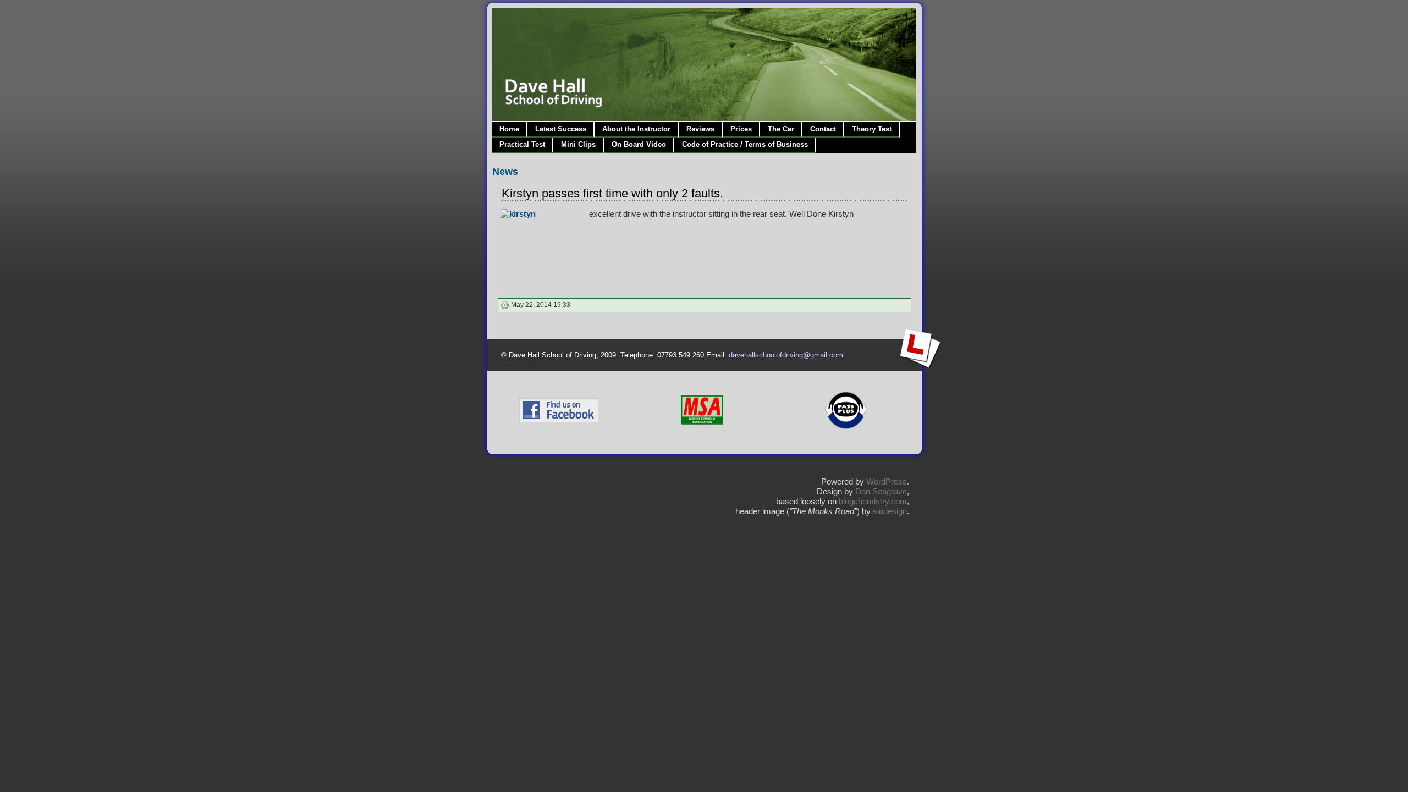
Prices (741, 129)
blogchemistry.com (873, 501)
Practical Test (522, 144)
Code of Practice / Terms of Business (745, 144)
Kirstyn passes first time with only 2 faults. (612, 193)
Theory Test (872, 129)
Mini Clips (578, 144)
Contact (823, 129)
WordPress (886, 481)
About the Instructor (636, 129)
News (505, 171)
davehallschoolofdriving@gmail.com (786, 355)
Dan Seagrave (881, 491)
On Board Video (639, 144)
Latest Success (560, 129)
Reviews (700, 129)
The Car (781, 129)
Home (509, 129)
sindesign (890, 511)
